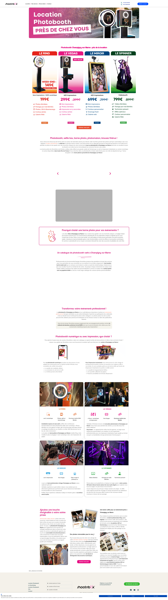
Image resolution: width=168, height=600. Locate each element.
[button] (57, 173)
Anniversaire (43, 518)
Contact (49, 3)
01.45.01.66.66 (108, 583)
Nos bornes (35, 3)
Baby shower (51, 518)
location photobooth (51, 143)
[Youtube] (134, 590)
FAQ (29, 589)
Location (27, 3)
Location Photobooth (33, 583)
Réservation (42, 3)
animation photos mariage (80, 539)
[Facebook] (131, 590)
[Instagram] (138, 590)
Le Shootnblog (32, 585)
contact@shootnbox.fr (105, 584)
